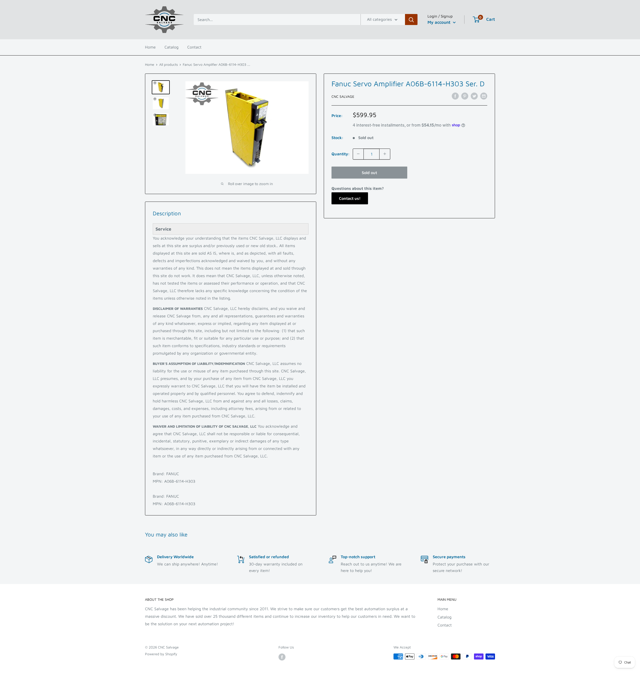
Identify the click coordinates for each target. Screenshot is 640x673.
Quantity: (341, 153)
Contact (194, 47)
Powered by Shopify (161, 654)
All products (168, 64)
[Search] (411, 19)
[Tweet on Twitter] (474, 96)
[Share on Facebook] (455, 96)
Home (150, 47)
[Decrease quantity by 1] (358, 154)
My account (440, 22)
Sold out (369, 172)
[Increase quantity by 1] (385, 154)
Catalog (171, 47)
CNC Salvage (343, 96)
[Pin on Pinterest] (464, 96)
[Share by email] (483, 96)
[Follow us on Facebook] (282, 657)
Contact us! (349, 198)
